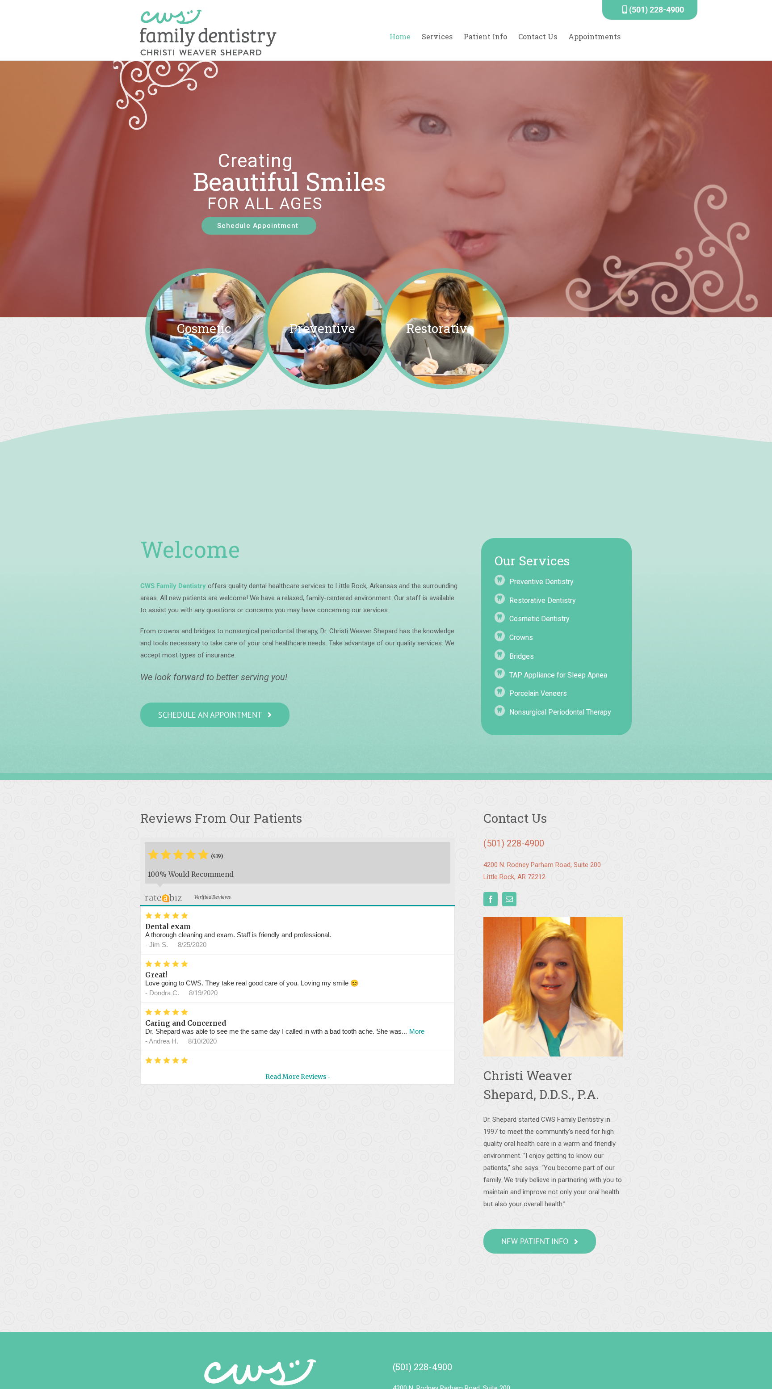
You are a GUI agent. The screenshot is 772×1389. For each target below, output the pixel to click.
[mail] (509, 899)
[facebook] (490, 899)
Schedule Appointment (259, 226)
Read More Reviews (297, 1077)
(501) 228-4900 (655, 9)
